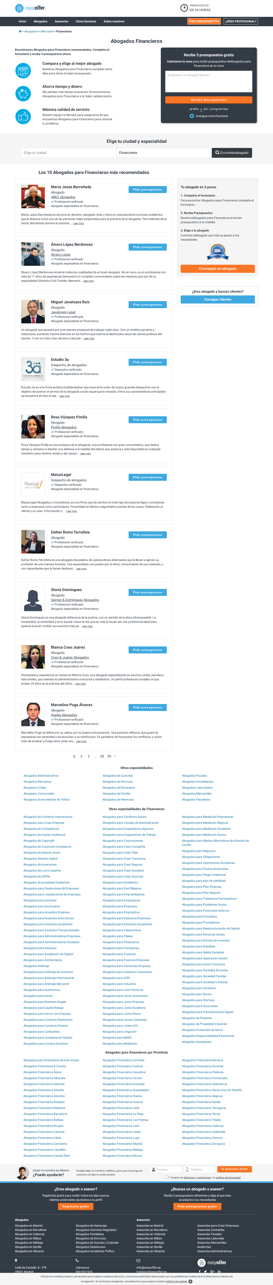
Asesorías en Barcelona (151, 1230)
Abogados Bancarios (37, 781)
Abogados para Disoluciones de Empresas (51, 888)
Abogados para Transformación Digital (207, 1012)
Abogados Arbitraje (36, 966)
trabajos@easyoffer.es (151, 1271)
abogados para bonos (38, 995)
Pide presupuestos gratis (197, 1206)
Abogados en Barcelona (30, 1230)
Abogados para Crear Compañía (124, 846)
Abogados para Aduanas (40, 948)
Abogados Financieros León (121, 1125)
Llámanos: (83, 1267)
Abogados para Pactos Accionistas (205, 868)
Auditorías (204, 1247)
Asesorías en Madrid (149, 1225)
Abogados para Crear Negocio (122, 864)
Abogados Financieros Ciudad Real (46, 1155)
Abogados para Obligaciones (201, 857)
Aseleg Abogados (64, 715)
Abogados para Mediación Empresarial (207, 816)
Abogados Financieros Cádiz (42, 1137)
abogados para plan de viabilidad (204, 880)
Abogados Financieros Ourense (202, 1066)
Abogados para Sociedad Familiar (204, 976)
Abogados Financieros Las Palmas (125, 1120)
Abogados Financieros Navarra (202, 1060)
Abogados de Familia (116, 793)
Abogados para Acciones (40, 900)
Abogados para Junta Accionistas (125, 995)
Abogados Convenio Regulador (96, 1230)
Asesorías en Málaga (150, 1242)
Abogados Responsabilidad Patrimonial (208, 1036)
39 (109, 756)
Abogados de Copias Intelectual (44, 834)
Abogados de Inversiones (40, 864)
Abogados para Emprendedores (124, 894)
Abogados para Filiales (118, 936)
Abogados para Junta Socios (122, 1013)
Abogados (22, 1219)
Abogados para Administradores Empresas (51, 936)
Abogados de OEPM (36, 876)
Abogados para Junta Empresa (123, 1001)
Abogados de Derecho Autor (42, 852)
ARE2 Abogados (63, 197)
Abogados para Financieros (121, 942)
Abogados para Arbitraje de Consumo (48, 972)
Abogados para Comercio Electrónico (48, 1019)
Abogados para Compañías (41, 1031)
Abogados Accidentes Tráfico (95, 1251)
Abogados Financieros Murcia (122, 1155)
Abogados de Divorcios (118, 781)
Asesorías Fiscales (209, 1234)
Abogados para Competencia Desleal (47, 1037)
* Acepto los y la (205, 1177)
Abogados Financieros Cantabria (45, 1143)
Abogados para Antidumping (42, 960)
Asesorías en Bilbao (149, 1238)
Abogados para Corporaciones (123, 840)
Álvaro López (61, 255)
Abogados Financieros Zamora (202, 1137)
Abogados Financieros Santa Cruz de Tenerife (212, 1090)
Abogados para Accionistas (41, 906)
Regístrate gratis (75, 1206)
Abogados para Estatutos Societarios (127, 924)
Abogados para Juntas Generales (125, 1019)
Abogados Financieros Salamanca (204, 1084)
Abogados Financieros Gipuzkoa (124, 1072)
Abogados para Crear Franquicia (124, 858)
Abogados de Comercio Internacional (47, 816)
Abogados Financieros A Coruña (44, 1066)
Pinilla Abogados (64, 427)
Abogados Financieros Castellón (44, 1149)
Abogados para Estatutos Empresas (127, 918)
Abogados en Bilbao (28, 1238)
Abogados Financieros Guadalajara (126, 1090)
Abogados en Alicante (29, 1251)
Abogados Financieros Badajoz (44, 1102)
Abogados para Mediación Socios (204, 834)
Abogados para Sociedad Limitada (205, 982)
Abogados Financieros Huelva (122, 1096)
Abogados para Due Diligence (122, 888)
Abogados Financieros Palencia (203, 1072)
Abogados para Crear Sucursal (123, 876)
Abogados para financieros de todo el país (51, 1060)
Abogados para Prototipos (199, 916)
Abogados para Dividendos (120, 882)
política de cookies (176, 1281)
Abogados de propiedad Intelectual (46, 882)
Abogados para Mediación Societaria (206, 828)
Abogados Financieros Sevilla (201, 1102)
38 (102, 756)
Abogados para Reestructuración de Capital (211, 928)
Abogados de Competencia (41, 828)
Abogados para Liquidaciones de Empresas (52, 894)
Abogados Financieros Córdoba (123, 1060)
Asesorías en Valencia (150, 1234)
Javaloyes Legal (63, 312)
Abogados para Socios (197, 994)
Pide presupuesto (147, 189)
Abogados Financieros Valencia (203, 1125)
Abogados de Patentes (197, 1018)
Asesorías (143, 1219)
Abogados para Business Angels (44, 1001)
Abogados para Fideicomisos (122, 930)
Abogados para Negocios (198, 851)
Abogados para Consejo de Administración (131, 822)
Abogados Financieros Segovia (202, 1096)
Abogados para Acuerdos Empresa (46, 912)
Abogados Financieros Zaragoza (203, 1143)
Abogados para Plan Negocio (201, 892)
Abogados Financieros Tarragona (204, 1108)
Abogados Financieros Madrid (122, 1143)
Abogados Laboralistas (197, 787)
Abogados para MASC (117, 1037)
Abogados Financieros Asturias (44, 1096)
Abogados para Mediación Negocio (205, 822)
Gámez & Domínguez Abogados (75, 600)
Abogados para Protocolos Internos (205, 910)
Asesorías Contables (210, 1230)
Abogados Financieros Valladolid (203, 1131)
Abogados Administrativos (41, 775)
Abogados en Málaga (29, 1242)
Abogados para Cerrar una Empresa (47, 1013)
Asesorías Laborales (210, 1238)
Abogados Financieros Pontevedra (205, 1078)
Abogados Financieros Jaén (121, 1108)
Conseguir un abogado (218, 268)
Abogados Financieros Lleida (122, 1131)
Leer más (78, 223)
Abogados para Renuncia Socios (203, 934)
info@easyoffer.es (148, 1267)
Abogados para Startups (198, 1000)
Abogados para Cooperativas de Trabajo (129, 834)
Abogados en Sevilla (28, 1247)
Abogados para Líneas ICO (120, 1025)
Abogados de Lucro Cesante (42, 870)
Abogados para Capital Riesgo (43, 1007)
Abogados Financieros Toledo (201, 1120)
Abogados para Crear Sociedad (123, 870)
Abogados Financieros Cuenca (123, 1066)
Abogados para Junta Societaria (124, 1007)
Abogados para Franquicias (121, 948)
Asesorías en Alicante (150, 1251)
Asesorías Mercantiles (211, 1242)
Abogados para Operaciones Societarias (208, 862)
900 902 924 (84, 1271)
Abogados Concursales (38, 793)
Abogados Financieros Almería (43, 1090)
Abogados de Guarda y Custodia (97, 1242)
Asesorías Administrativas (214, 1251)
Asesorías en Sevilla (149, 1247)
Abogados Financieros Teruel (201, 1114)
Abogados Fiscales (194, 775)
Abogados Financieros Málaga (123, 1149)
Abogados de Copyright (39, 840)
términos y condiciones (197, 1177)
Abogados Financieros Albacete (44, 1078)
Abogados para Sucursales (200, 1006)
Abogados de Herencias (118, 799)
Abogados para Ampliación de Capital (48, 954)
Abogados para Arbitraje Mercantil (46, 984)
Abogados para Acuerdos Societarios (48, 924)
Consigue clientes (217, 299)
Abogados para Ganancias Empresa (126, 966)
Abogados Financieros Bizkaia (43, 1120)
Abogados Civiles (34, 787)
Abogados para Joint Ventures (123, 990)
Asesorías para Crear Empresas (218, 1225)
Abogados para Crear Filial (120, 852)
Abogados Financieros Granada (124, 1084)
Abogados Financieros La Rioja (123, 1114)
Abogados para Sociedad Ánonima (205, 970)
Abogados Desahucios (90, 1247)
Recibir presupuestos (209, 99)
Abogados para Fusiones (119, 954)
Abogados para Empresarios (121, 900)
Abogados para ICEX (116, 978)
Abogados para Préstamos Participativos (209, 898)
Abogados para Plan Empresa (201, 886)
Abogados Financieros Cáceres (43, 1131)
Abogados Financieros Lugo (121, 1137)
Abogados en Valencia (29, 1234)
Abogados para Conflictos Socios (125, 816)
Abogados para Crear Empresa (43, 822)
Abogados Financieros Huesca (123, 1102)
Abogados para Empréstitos (121, 912)
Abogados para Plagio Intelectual (204, 874)
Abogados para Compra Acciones (45, 1043)
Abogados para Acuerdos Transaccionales (51, 930)
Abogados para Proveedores (201, 922)
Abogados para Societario (199, 988)
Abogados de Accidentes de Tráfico (46, 799)
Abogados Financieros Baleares (44, 1108)
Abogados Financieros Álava (42, 1072)
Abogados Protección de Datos (202, 1030)
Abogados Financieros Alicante (43, 1084)
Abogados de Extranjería (119, 787)
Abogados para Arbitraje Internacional (48, 978)
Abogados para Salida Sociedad (203, 952)
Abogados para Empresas (120, 906)
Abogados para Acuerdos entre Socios (48, 918)
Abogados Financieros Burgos (43, 1125)
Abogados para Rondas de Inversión (206, 940)
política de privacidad (228, 1177)
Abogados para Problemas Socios (204, 904)
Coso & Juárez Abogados (70, 657)
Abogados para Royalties (198, 946)
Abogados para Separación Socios (204, 958)
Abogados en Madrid (28, 1225)
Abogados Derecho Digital (40, 858)
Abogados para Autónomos (41, 990)
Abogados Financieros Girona (122, 1078)
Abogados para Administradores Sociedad (51, 942)
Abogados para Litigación (120, 1031)
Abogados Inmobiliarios (197, 781)
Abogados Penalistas (196, 799)
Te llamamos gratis (234, 1169)
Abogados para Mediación (120, 1043)
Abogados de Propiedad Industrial (204, 1024)
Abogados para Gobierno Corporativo (127, 972)
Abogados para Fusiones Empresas (126, 960)
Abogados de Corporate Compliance (47, 846)
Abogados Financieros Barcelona (45, 1114)
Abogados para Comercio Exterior (45, 1025)
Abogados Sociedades (196, 1042)
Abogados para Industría (119, 984)
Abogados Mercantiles (197, 793)
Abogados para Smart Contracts (203, 964)
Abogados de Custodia (118, 775)
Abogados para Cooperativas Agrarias (128, 828)
